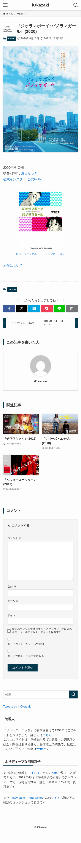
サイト (11, 615)
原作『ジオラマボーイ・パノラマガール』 (40, 254)
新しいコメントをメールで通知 (26, 644)
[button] (9, 308)
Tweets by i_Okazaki (17, 706)
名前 (12, 586)
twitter (41, 749)
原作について (13, 265)
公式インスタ (13, 179)
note (55, 773)
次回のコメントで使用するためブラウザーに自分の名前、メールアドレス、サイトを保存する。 (42, 631)
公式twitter (35, 179)
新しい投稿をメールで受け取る (26, 655)
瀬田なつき (29, 173)
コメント (14, 538)
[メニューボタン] (5, 5)
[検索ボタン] (76, 5)
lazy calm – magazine (27, 797)
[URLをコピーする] (72, 308)
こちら (47, 735)
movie (11, 38)
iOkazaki (40, 5)
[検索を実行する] (73, 694)
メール (13, 600)
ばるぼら (36, 773)
